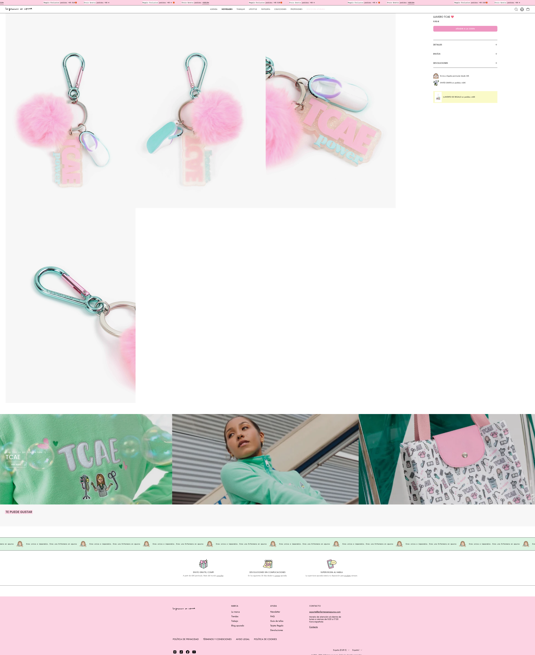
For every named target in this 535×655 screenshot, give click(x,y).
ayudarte (347, 575)
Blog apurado (237, 625)
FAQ (272, 616)
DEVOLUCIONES (440, 63)
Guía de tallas (276, 621)
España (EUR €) (339, 650)
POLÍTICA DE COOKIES (265, 639)
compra (277, 575)
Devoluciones (276, 630)
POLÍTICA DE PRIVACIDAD (186, 639)
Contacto (313, 627)
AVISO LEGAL (243, 639)
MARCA (234, 606)
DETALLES (437, 44)
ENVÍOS (436, 53)
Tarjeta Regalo (276, 625)
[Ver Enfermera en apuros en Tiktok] (181, 652)
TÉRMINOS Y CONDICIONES (217, 639)
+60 (203, 2)
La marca (235, 611)
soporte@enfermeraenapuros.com (325, 611)
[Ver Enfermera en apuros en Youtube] (194, 652)
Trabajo (234, 621)
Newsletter (275, 611)
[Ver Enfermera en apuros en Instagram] (175, 652)
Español (355, 650)
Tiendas (234, 616)
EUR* (207, 2)
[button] (265, 9)
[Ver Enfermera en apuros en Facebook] (188, 652)
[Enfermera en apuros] (19, 9)
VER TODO (16, 464)
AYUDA (273, 606)
